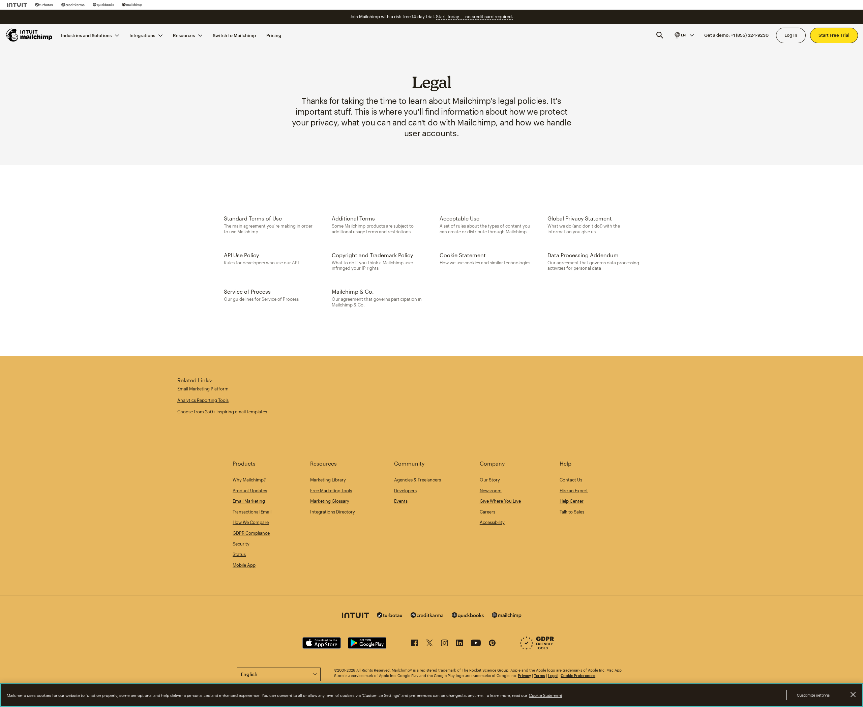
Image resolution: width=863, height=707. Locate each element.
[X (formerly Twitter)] (429, 644)
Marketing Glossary (329, 501)
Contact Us (571, 479)
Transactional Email (252, 511)
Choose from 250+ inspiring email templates (222, 411)
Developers (405, 490)
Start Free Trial (834, 35)
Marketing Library (328, 479)
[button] (683, 35)
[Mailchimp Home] (29, 35)
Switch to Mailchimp (234, 35)
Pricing (273, 35)
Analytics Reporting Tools (203, 400)
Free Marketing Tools (331, 490)
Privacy (524, 675)
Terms (539, 675)
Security (241, 544)
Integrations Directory (332, 511)
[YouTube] (476, 644)
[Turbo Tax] (44, 5)
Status (239, 554)
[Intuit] (17, 5)
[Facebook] (414, 644)
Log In (790, 35)
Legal (553, 675)
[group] (683, 35)
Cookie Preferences (578, 675)
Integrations (142, 35)
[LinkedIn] (459, 644)
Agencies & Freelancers (417, 479)
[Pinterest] (492, 644)
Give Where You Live (500, 501)
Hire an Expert (574, 490)
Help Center (572, 501)
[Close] (853, 694)
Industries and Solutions (86, 35)
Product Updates (250, 490)
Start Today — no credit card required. (474, 16)
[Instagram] (444, 644)
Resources (184, 35)
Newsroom (491, 490)
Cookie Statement (545, 695)
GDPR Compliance (251, 533)
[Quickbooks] (103, 5)
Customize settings (813, 695)
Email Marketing (249, 501)
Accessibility (492, 522)
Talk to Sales (572, 511)
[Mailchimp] (132, 5)
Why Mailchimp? (249, 479)
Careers (487, 511)
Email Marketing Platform (203, 388)
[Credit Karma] (73, 5)
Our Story (490, 479)
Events (401, 501)
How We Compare (251, 522)
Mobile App (244, 565)
